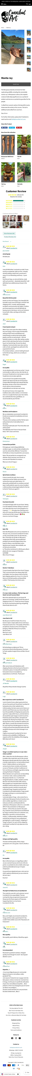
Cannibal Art (13, 248)
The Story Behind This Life (16, 1008)
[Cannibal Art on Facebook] (12, 1038)
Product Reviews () (10, 237)
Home (2, 27)
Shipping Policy (16, 1023)
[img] (16, 195)
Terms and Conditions (16, 1030)
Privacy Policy (16, 1028)
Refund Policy (16, 1025)
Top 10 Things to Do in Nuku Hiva (16, 1013)
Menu (4, 4)
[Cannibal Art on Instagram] (16, 1038)
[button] (9, 200)
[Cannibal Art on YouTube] (20, 1038)
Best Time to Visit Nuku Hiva (16, 1010)
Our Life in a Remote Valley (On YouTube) (16, 1015)
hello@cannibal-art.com (18, 119)
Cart (29, 4)
